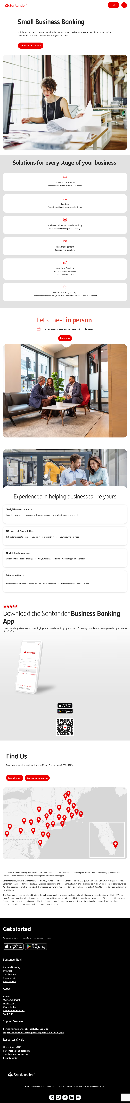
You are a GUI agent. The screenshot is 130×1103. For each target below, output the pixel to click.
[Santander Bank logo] (15, 5)
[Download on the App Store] (65, 706)
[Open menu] (124, 5)
